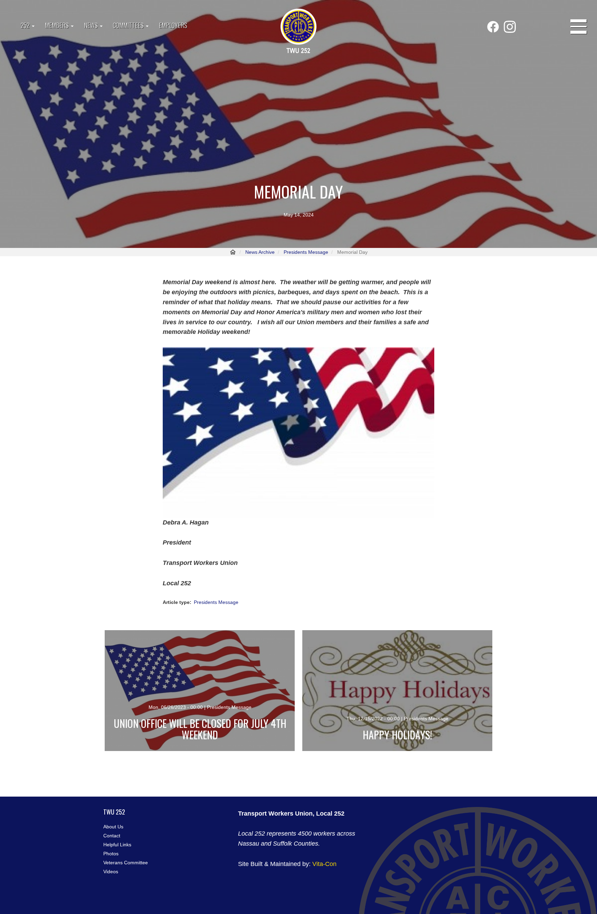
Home (232, 252)
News (91, 25)
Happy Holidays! (397, 734)
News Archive (260, 252)
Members (57, 25)
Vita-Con (324, 863)
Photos (111, 853)
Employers (173, 25)
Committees (129, 25)
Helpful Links (117, 844)
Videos (110, 871)
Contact (111, 835)
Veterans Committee (125, 862)
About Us (113, 826)
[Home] (298, 32)
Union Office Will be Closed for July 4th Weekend (200, 728)
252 (26, 25)
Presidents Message (306, 252)
